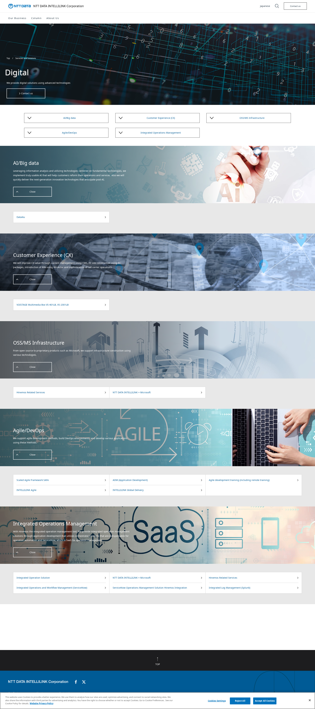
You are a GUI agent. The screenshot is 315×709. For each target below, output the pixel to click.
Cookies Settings (217, 700)
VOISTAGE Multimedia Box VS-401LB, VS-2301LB (43, 304)
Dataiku (21, 217)
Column (36, 18)
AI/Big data (69, 117)
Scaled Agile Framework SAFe (33, 480)
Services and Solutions (25, 58)
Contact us (295, 6)
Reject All (240, 700)
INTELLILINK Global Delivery (128, 490)
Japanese (265, 6)
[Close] (309, 700)
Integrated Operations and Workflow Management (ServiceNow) (52, 587)
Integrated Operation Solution (33, 577)
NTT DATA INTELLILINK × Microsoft (132, 392)
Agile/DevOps (69, 132)
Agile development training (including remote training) (239, 480)
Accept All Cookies (265, 700)
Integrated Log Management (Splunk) (229, 587)
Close (32, 191)
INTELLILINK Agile (26, 490)
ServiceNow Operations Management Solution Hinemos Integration (150, 587)
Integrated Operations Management (161, 132)
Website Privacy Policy (41, 703)
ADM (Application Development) (130, 480)
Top (8, 58)
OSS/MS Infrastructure (252, 117)
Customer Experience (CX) (161, 117)
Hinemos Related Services (31, 392)
